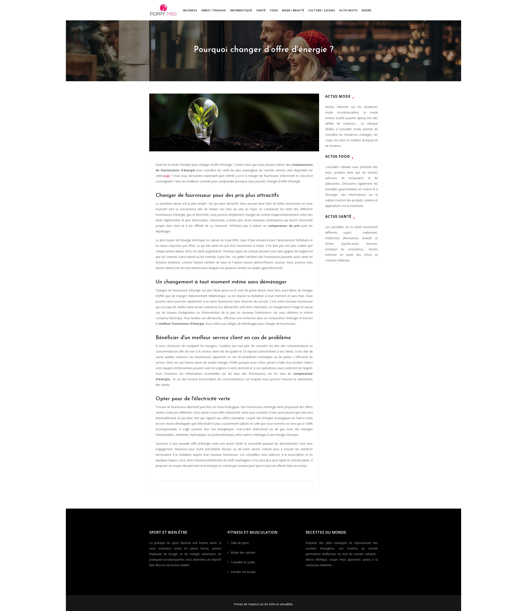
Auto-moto (348, 10)
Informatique (241, 10)
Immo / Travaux (213, 10)
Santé (261, 10)
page (166, 176)
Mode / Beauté (293, 10)
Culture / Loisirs (321, 10)
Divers (367, 10)
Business (190, 10)
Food (274, 10)
